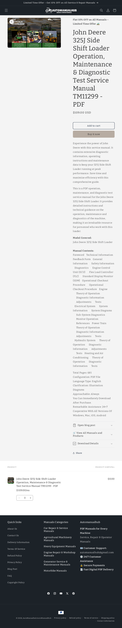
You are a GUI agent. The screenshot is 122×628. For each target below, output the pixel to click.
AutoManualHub (44, 618)
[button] (6, 10)
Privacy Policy (14, 562)
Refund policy (75, 618)
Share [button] (79, 453)
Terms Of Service (16, 549)
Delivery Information (18, 542)
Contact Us (13, 535)
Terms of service (91, 618)
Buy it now (94, 134)
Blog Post (12, 569)
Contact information (106, 621)
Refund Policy (14, 555)
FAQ (9, 576)
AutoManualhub (30, 618)
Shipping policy (108, 618)
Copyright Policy (16, 582)
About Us (12, 529)
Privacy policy (60, 618)
